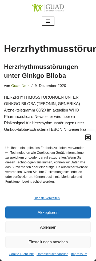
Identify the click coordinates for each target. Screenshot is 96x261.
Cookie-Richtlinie (21, 254)
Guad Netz (20, 86)
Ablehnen (48, 227)
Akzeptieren (48, 212)
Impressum (79, 254)
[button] (88, 137)
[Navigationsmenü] (48, 21)
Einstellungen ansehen (48, 242)
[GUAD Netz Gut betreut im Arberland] (48, 8)
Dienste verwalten (47, 198)
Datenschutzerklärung (53, 254)
